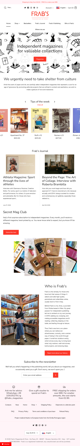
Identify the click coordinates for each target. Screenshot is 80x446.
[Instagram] (31, 7)
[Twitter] (25, 7)
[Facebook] (28, 7)
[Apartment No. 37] (19, 120)
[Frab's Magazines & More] (40, 15)
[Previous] (4, 53)
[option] (40, 53)
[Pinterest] (34, 7)
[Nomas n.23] (60, 120)
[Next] (76, 53)
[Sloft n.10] (40, 120)
